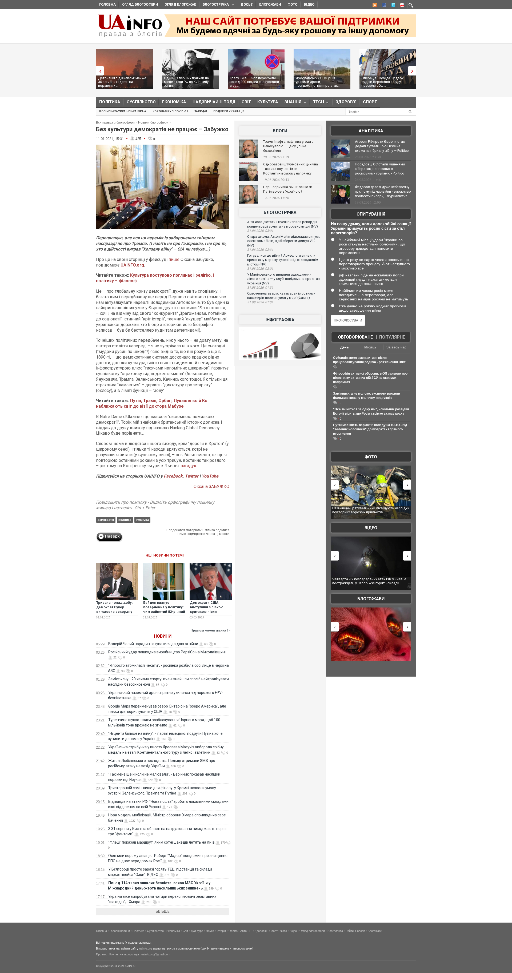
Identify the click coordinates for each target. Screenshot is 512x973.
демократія (106, 519)
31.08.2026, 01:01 (260, 302)
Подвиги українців (228, 111)
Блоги (280, 130)
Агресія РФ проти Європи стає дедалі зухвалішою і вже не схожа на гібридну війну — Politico (382, 146)
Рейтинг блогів (355, 930)
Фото (292, 4)
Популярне (392, 337)
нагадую (189, 465)
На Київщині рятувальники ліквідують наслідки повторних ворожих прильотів (370, 510)
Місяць (370, 347)
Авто (243, 930)
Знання (291, 103)
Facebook (173, 476)
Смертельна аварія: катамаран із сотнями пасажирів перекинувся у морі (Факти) (281, 295)
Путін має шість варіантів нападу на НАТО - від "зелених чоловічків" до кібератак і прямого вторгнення (370, 429)
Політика (109, 102)
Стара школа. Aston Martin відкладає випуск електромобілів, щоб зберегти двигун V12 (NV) (283, 241)
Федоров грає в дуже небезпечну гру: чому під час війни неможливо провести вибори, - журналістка (383, 191)
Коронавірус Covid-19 (170, 111)
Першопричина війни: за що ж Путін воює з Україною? (287, 189)
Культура (267, 102)
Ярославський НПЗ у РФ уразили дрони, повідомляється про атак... (318, 82)
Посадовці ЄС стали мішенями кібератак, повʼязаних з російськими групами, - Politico (380, 168)
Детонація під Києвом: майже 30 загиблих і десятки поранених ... (122, 82)
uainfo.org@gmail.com (155, 954)
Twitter (192, 476)
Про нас (101, 954)
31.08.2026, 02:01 (260, 269)
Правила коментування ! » (210, 630)
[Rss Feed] (374, 6)
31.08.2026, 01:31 (260, 287)
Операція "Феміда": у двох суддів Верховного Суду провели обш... (382, 82)
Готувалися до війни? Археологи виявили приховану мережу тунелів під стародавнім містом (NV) (282, 259)
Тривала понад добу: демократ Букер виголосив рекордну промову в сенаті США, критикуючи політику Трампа (116, 614)
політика (124, 519)
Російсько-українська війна (122, 111)
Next (413, 71)
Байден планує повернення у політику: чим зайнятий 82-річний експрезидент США (164, 609)
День (344, 347)
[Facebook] (383, 6)
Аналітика (371, 130)
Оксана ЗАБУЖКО (211, 486)
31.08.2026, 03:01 (260, 231)
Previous (98, 71)
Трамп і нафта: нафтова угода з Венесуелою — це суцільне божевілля (288, 146)
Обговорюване (355, 337)
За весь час (396, 347)
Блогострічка (214, 5)
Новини (162, 636)
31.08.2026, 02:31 (260, 250)
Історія (221, 930)
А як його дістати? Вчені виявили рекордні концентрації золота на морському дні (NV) (282, 224)
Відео (309, 4)
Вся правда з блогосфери (115, 122)
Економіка (174, 102)
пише (174, 259)
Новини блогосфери (153, 122)
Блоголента (335, 930)
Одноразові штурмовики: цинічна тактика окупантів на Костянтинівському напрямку (290, 168)
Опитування (371, 214)
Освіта (233, 930)
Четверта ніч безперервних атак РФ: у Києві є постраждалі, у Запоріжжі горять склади (369, 581)
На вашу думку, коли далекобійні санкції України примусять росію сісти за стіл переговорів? (371, 228)
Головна (107, 4)
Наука (210, 930)
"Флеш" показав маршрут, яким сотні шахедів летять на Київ (161, 842)
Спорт (370, 102)
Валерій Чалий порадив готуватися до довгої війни (153, 644)
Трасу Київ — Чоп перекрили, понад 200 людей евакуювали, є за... (255, 82)
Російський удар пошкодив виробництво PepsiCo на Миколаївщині (167, 652)
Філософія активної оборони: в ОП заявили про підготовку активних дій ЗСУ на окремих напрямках (370, 378)
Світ (246, 102)
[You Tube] (401, 6)
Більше (163, 911)
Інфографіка (280, 319)
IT (250, 930)
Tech (317, 103)
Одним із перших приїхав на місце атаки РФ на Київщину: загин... (186, 82)
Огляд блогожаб (180, 4)
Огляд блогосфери (140, 4)
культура (142, 519)
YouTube (210, 476)
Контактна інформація (124, 954)
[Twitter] (392, 6)
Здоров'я (346, 102)
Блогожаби (270, 4)
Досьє (247, 4)
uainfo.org (145, 948)
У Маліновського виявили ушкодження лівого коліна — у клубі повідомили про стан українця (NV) (283, 278)
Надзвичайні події (214, 102)
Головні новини (120, 930)
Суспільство (141, 102)
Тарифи (200, 111)
